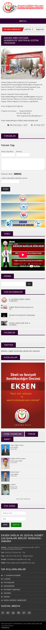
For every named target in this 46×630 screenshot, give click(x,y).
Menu (24, 21)
